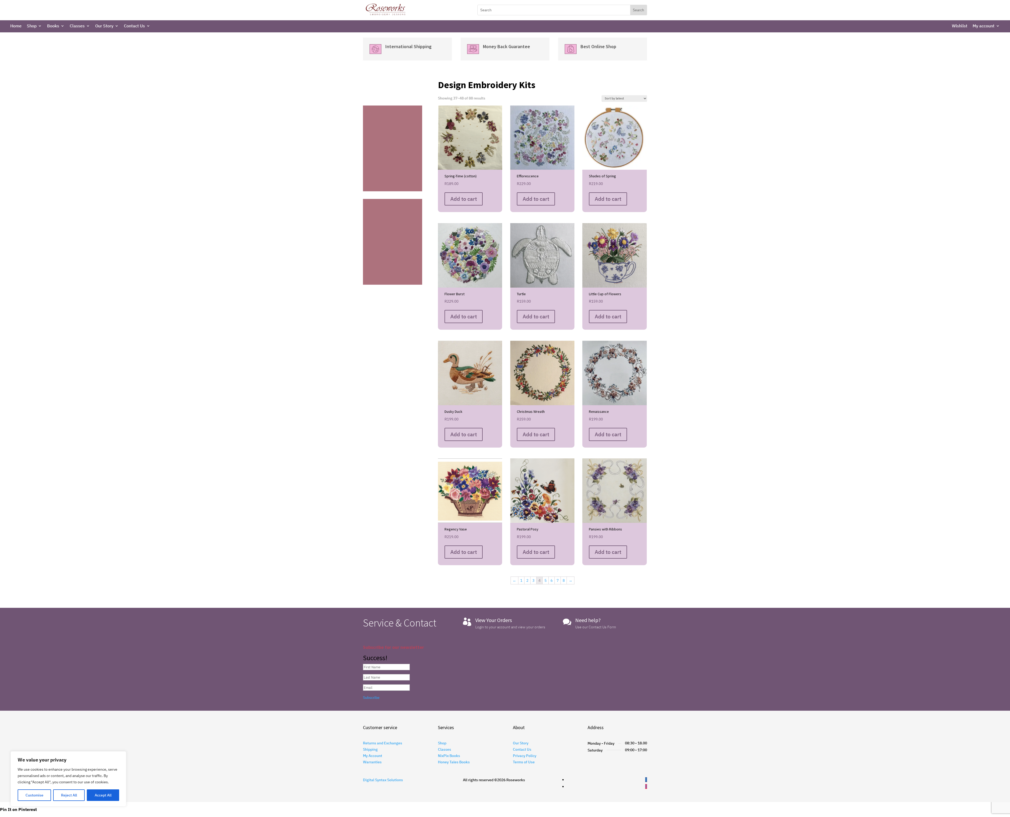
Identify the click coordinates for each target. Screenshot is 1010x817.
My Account (372, 755)
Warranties (372, 762)
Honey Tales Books (454, 762)
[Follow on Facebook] (646, 779)
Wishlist (959, 26)
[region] (68, 778)
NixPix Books (449, 755)
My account (983, 26)
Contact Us (134, 26)
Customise (34, 795)
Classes (77, 26)
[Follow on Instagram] (646, 786)
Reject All (69, 795)
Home (16, 26)
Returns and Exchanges (382, 743)
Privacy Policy (524, 755)
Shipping (370, 749)
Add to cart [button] (463, 198)
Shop (32, 26)
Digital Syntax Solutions (383, 780)
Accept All (103, 795)
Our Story (104, 26)
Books (53, 26)
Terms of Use (524, 762)
